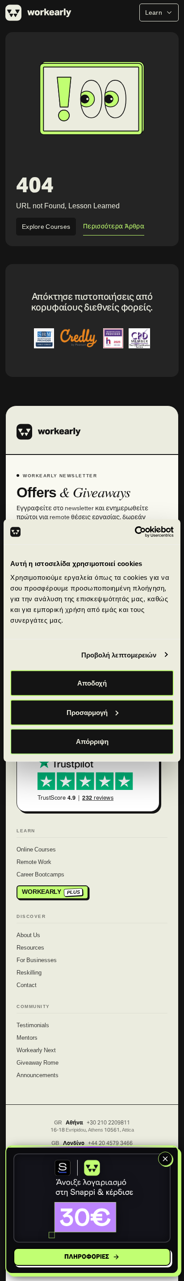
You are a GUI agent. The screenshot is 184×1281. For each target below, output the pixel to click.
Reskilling (29, 973)
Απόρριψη (92, 741)
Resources (30, 948)
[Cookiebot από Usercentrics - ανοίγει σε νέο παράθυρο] (135, 532)
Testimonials (33, 1025)
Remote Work (34, 862)
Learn (153, 12)
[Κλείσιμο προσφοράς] (165, 1159)
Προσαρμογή (87, 712)
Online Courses (36, 850)
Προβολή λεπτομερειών (119, 654)
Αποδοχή (92, 683)
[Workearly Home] (49, 432)
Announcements (38, 1075)
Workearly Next (36, 1050)
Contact (27, 985)
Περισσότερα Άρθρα (113, 226)
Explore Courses (46, 227)
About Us (28, 935)
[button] (92, 1198)
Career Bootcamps (40, 875)
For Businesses (37, 960)
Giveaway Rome (38, 1063)
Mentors (27, 1038)
